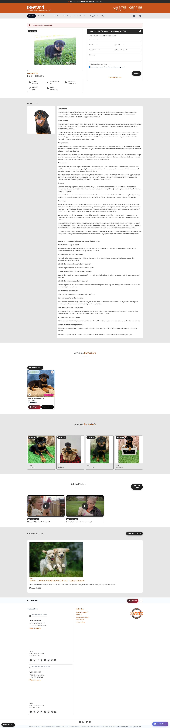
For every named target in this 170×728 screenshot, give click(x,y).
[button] (34, 372)
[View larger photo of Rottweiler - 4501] (52, 372)
